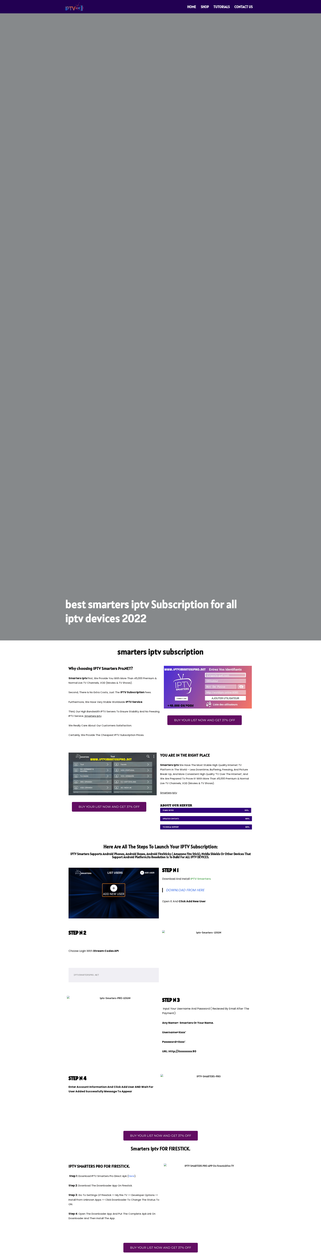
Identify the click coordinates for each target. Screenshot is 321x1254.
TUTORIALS (221, 7)
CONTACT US (243, 7)
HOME (191, 7)
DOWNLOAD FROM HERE (185, 890)
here (131, 1176)
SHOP (205, 7)
